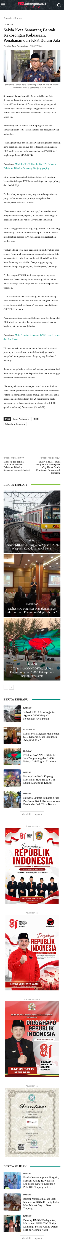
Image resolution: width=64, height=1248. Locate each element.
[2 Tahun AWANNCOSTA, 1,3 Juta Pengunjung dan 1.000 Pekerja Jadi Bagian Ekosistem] (32, 649)
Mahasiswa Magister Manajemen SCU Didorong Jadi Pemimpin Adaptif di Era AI (41, 736)
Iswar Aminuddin (21, 419)
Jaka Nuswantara (20, 46)
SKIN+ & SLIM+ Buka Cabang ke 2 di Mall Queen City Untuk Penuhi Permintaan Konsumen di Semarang (47, 467)
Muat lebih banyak (31, 814)
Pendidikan (31, 604)
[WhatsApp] (18, 441)
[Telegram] (42, 441)
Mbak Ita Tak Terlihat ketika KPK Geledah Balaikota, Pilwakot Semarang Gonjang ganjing (17, 465)
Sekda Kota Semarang (15, 424)
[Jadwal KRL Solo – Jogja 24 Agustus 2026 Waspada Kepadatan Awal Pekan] (32, 522)
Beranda (8, 18)
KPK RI (36, 419)
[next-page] (11, 687)
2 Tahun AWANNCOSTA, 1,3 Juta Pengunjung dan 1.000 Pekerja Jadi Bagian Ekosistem (32, 672)
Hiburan (31, 664)
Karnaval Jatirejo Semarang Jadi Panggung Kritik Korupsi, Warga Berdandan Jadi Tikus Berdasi (41, 801)
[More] (51, 441)
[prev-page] (6, 687)
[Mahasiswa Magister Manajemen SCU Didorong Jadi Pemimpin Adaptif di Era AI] (32, 585)
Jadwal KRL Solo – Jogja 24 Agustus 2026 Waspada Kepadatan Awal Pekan (39, 715)
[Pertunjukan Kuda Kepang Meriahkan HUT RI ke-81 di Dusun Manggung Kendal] (12, 778)
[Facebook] (26, 441)
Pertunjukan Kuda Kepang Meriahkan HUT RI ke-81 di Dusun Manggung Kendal (39, 779)
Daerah (18, 18)
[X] (34, 441)
